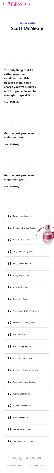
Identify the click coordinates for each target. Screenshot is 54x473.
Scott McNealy (11, 102)
